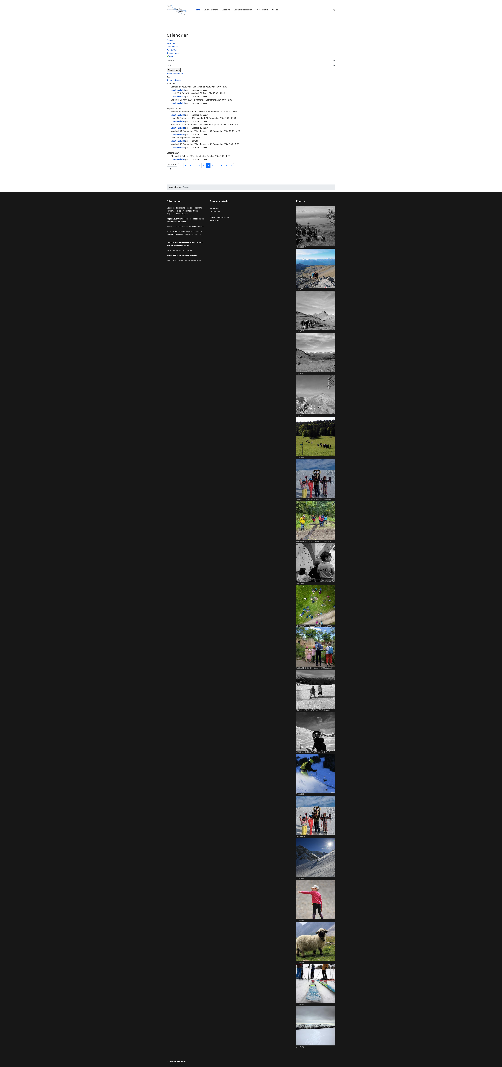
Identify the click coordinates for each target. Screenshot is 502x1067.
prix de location (173, 227)
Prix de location (262, 10)
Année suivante (174, 80)
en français (186, 234)
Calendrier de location (243, 10)
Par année (171, 40)
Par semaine (172, 46)
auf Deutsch (196, 234)
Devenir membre (211, 10)
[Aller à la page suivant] (226, 165)
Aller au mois (173, 53)
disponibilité (187, 227)
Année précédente (175, 73)
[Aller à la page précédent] (186, 165)
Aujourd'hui (171, 50)
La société (226, 10)
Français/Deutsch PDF (193, 232)
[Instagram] (334, 9)
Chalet (275, 10)
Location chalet (178, 90)
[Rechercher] (251, 56)
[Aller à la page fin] (231, 165)
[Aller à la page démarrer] (181, 165)
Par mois (171, 43)
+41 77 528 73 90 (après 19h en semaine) (184, 260)
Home (197, 10)
